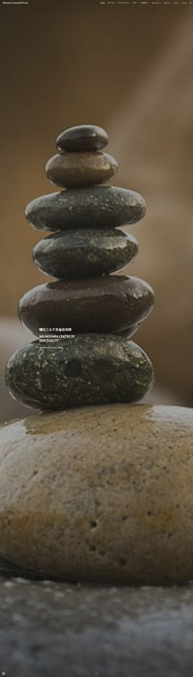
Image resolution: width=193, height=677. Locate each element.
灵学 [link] (134, 3)
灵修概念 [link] (144, 3)
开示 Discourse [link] (123, 3)
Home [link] (103, 3)
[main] (66, 329)
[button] (190, 2)
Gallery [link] (184, 3)
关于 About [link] (111, 3)
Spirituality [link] (155, 3)
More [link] (175, 3)
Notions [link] (166, 3)
